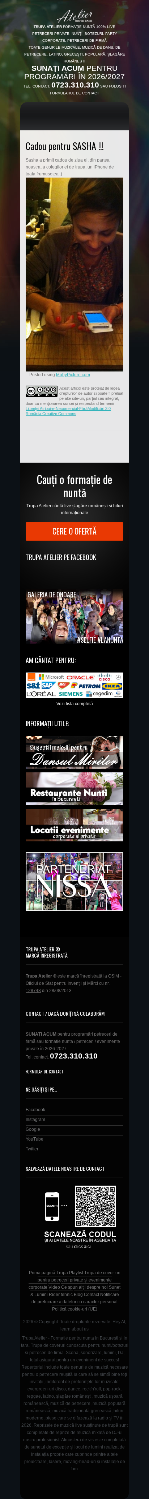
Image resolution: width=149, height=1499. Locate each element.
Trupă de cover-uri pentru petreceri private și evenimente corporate (74, 1280)
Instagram (35, 1119)
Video (54, 1287)
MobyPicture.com (73, 374)
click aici (82, 1246)
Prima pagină (42, 1272)
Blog (78, 1294)
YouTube (34, 1139)
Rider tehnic (61, 1294)
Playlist (76, 1272)
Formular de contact (44, 1072)
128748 (33, 990)
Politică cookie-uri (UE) (74, 1309)
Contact (91, 1294)
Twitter (32, 1148)
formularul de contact (74, 93)
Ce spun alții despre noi (84, 1287)
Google (33, 1129)
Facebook (35, 1109)
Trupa (62, 1272)
